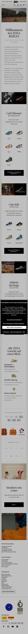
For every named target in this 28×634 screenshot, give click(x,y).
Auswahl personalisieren (14, 320)
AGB (24, 332)
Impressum (6, 332)
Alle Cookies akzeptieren (14, 327)
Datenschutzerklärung (16, 332)
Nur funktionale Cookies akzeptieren (14, 323)
